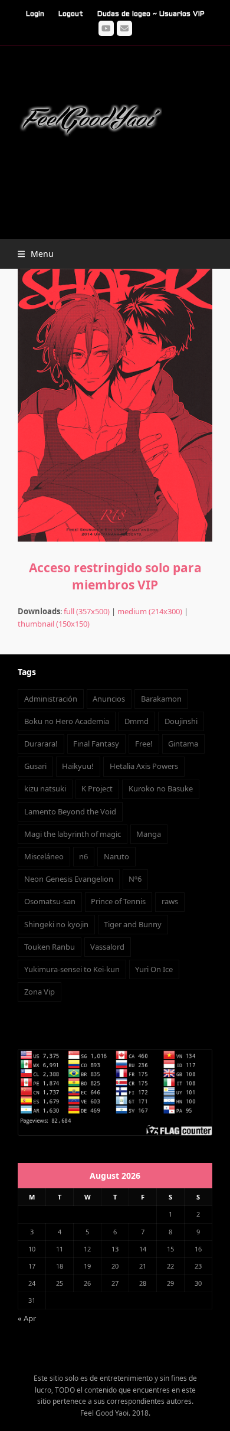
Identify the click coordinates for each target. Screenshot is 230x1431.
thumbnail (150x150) (54, 623)
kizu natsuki (45, 788)
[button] (36, 253)
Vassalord (107, 946)
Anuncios (109, 698)
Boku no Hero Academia (66, 721)
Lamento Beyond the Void (70, 811)
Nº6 (135, 878)
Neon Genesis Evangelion (68, 878)
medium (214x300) (149, 611)
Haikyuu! (78, 766)
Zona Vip (39, 991)
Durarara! (41, 743)
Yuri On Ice (154, 969)
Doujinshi (181, 721)
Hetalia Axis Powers (144, 766)
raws (170, 901)
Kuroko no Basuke (161, 788)
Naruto (116, 856)
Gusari (35, 766)
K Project (97, 788)
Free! (144, 743)
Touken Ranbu (49, 946)
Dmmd (136, 721)
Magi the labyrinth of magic (72, 834)
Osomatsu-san (49, 901)
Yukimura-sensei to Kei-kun (72, 969)
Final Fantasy (96, 743)
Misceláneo (44, 856)
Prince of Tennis (118, 901)
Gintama (183, 743)
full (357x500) (87, 611)
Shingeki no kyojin (56, 924)
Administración (50, 698)
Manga (148, 834)
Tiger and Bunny (133, 924)
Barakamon (161, 698)
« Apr (27, 1318)
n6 (83, 856)
